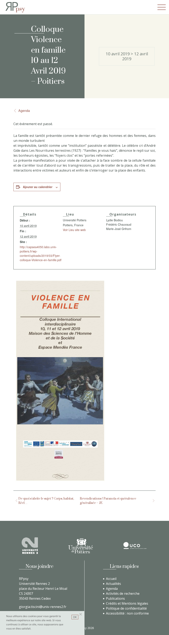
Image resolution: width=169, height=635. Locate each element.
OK (75, 617)
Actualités (113, 583)
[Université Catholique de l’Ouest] (135, 545)
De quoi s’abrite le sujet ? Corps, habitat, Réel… (46, 501)
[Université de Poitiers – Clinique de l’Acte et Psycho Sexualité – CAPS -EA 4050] (80, 545)
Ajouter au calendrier (37, 187)
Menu (161, 7)
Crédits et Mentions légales (127, 603)
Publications (115, 598)
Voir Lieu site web (74, 230)
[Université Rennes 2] (30, 545)
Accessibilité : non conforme (127, 613)
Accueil (111, 578)
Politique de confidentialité (126, 608)
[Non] (80, 614)
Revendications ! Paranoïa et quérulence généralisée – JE (108, 501)
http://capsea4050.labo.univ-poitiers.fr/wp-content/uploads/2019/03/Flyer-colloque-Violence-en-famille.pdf (40, 253)
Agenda (24, 110)
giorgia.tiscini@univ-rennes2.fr (42, 606)
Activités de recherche (123, 593)
